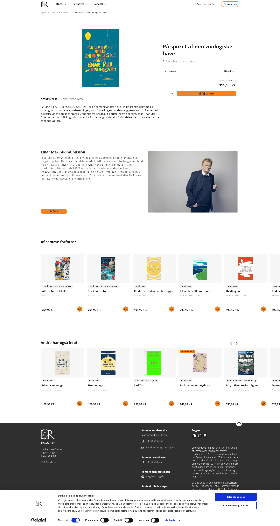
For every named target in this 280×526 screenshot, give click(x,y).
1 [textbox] (167, 93)
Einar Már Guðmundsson (181, 61)
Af (164, 61)
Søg (199, 4)
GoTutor (223, 489)
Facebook (194, 435)
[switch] (104, 520)
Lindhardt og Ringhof (203, 447)
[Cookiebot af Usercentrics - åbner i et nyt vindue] (38, 520)
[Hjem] (45, 4)
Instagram (199, 435)
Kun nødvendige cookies (236, 505)
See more (62, 284)
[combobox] (168, 93)
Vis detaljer (170, 520)
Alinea (213, 489)
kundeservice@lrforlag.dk (160, 447)
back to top (239, 423)
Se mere (217, 403)
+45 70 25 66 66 (154, 462)
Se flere (54, 211)
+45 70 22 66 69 (154, 441)
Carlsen (232, 482)
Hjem (43, 12)
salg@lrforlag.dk (155, 476)
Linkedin (205, 435)
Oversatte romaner (60, 12)
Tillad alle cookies (236, 497)
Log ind (211, 4)
